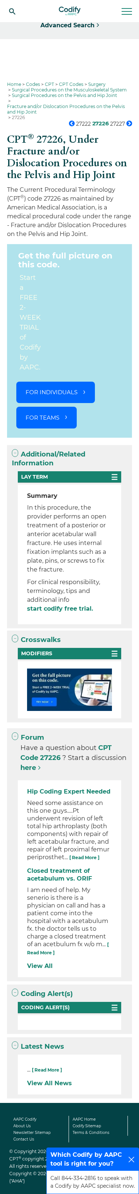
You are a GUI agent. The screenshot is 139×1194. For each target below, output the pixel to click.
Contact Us (23, 1139)
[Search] (12, 11)
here (28, 768)
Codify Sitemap (87, 1126)
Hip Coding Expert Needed (68, 791)
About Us (22, 1126)
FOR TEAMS (42, 417)
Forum (32, 737)
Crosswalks (41, 640)
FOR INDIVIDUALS (51, 392)
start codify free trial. (60, 608)
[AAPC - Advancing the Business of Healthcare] (70, 11)
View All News (49, 1083)
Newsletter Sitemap (32, 1132)
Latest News (42, 1046)
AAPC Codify (24, 1119)
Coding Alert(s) (47, 994)
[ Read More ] (84, 857)
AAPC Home (84, 1119)
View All (40, 965)
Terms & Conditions (91, 1132)
